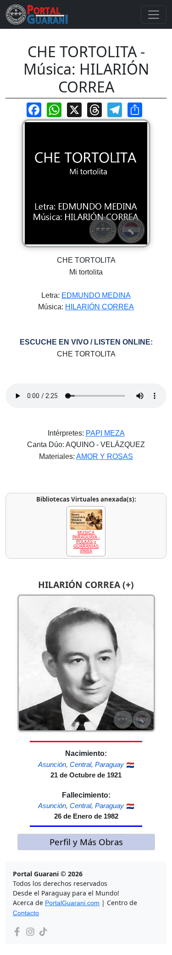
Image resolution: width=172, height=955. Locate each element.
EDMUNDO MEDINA (96, 295)
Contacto (26, 913)
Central (80, 764)
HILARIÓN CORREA (99, 307)
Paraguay (109, 764)
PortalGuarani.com (72, 902)
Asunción (52, 764)
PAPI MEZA (105, 433)
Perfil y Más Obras (86, 841)
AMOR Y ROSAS (104, 456)
